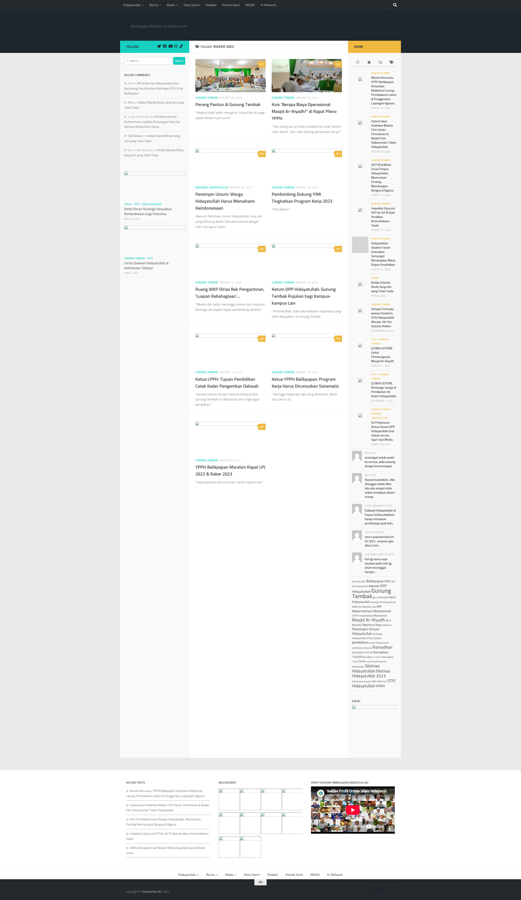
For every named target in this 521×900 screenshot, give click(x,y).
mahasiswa (366, 615)
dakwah (374, 586)
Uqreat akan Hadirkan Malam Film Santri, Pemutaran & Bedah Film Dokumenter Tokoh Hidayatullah (383, 134)
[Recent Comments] (380, 62)
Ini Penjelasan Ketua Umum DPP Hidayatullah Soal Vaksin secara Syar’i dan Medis (383, 431)
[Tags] (391, 62)
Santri (362, 661)
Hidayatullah (132, 5)
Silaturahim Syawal (361, 681)
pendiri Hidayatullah (379, 642)
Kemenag (384, 602)
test (137, 204)
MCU (388, 620)
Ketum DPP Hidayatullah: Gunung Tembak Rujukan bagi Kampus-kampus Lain (304, 296)
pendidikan (360, 642)
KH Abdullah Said (368, 606)
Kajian (375, 278)
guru (375, 597)
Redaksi (211, 5)
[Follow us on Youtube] (170, 46)
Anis (130, 102)
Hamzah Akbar (387, 597)
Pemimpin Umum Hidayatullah (365, 631)
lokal (128, 204)
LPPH (355, 615)
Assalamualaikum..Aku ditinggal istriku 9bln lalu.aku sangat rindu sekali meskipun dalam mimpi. (380, 488)
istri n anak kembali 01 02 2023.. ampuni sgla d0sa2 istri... (379, 541)
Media (171, 5)
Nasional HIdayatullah (211, 187)
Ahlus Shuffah (359, 581)
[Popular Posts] (368, 62)
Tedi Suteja (135, 136)
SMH (374, 681)
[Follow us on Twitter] (159, 46)
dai (393, 581)
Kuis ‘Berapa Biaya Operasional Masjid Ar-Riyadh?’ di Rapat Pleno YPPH (304, 111)
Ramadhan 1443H (362, 652)
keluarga (375, 602)
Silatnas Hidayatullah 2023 (371, 673)
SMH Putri (382, 681)
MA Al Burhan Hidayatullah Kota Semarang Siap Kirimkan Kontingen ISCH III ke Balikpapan (153, 88)
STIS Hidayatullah (373, 683)
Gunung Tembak (206, 98)
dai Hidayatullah (360, 586)
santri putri (372, 661)
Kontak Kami (231, 5)
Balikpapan (375, 581)
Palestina (386, 625)
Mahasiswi (380, 615)
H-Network (268, 5)
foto (374, 339)
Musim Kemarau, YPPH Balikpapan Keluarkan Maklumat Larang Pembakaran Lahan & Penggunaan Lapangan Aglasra (383, 90)
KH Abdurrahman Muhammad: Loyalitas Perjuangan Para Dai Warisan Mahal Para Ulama (152, 122)
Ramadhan (382, 647)
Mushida (357, 625)
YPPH (380, 686)
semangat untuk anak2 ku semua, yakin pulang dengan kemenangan (380, 462)
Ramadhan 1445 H (372, 656)
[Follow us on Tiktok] (181, 46)
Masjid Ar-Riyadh (368, 619)
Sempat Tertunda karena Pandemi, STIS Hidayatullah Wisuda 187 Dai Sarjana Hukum (382, 317)
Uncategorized (151, 204)
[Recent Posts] (357, 62)
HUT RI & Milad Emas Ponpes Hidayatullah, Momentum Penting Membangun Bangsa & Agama (382, 177)
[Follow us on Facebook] (165, 46)
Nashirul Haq (371, 625)
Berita (153, 5)
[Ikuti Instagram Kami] (176, 46)
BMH (387, 581)
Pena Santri (192, 5)
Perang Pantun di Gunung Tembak (227, 104)
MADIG (250, 5)
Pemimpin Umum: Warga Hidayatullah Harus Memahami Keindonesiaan (225, 201)
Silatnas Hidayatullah (366, 668)
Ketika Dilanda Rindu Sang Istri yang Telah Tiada (382, 287)
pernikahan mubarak (362, 647)
